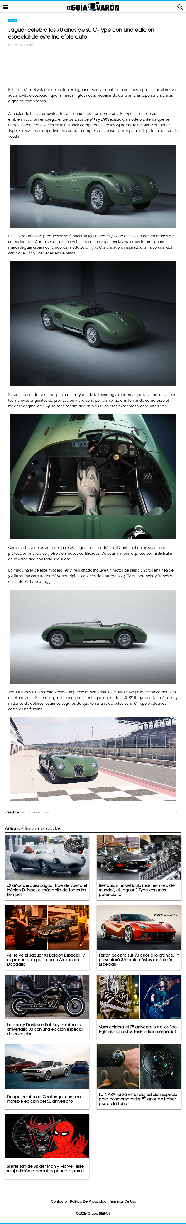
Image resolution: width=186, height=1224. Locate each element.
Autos (13, 20)
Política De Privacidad (88, 1201)
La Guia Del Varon (93, 6)
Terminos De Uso (123, 1201)
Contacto (59, 1201)
